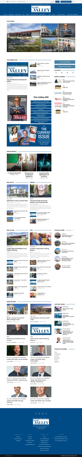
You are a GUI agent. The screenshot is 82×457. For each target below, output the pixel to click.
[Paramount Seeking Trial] (49, 30)
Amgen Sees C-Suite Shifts (20, 280)
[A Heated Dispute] (57, 267)
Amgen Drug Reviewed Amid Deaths (20, 267)
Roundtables (66, 306)
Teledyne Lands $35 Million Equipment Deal (43, 280)
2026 (64, 79)
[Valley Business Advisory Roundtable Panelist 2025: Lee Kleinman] (58, 331)
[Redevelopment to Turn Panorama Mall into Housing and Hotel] (57, 259)
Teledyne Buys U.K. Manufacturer (41, 294)
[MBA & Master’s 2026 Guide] (58, 308)
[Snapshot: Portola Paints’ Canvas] (66, 45)
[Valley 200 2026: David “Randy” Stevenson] (40, 371)
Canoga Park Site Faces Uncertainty (68, 251)
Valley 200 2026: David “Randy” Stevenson (38, 381)
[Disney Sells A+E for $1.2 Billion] (33, 64)
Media (43, 34)
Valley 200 (65, 87)
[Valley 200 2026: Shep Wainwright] (40, 350)
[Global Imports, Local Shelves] (33, 288)
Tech (31, 230)
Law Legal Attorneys (66, 265)
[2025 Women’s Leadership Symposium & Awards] (58, 105)
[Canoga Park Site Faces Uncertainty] (57, 251)
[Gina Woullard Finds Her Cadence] (66, 30)
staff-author (10, 361)
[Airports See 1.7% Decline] (33, 71)
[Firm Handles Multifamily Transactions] (10, 219)
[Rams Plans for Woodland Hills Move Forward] (57, 243)
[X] (73, 72)
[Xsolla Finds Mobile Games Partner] (17, 329)
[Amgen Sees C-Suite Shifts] (10, 282)
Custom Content (59, 304)
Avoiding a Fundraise (42, 273)
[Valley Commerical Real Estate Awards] (58, 81)
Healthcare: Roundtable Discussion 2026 (68, 316)
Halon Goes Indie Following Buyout (39, 339)
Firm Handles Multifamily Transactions (20, 218)
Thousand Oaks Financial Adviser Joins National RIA (39, 201)
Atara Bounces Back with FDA (21, 273)
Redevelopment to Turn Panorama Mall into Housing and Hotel (67, 259)
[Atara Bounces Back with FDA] (10, 275)
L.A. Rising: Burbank (14, 173)
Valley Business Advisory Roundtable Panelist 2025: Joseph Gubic (68, 341)
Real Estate (10, 182)
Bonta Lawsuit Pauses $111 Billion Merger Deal (15, 318)
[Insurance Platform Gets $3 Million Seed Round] (33, 262)
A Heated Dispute (66, 267)
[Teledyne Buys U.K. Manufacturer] (33, 295)
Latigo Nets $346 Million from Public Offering (17, 249)
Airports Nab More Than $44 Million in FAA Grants (44, 83)
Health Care (12, 43)
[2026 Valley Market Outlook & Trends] (58, 93)
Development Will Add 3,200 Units (20, 211)
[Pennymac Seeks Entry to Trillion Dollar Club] (33, 221)
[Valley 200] (58, 87)
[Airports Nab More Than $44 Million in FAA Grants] (33, 83)
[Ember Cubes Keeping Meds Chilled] (10, 288)
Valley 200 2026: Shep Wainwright (37, 360)
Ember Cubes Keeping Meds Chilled (20, 287)
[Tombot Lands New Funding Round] (40, 238)
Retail (43, 48)
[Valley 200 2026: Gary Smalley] (40, 392)
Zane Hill (32, 252)
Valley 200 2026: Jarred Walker (17, 359)
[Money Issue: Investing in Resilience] (29, 162)
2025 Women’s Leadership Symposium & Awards (68, 106)
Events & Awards (59, 76)
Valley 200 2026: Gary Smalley (40, 401)
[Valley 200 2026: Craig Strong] (17, 371)
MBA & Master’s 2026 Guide (68, 309)
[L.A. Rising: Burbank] (14, 162)
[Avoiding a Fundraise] (33, 275)
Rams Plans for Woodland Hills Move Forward (68, 244)
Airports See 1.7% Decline (43, 70)
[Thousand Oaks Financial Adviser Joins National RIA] (40, 190)
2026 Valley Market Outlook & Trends (67, 93)
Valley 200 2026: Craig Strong (17, 380)
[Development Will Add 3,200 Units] (10, 213)
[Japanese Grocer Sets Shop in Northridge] (57, 235)
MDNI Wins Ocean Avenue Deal (43, 77)
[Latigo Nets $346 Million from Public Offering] (24, 37)
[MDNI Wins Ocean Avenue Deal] (33, 77)
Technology (32, 246)
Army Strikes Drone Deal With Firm (44, 267)
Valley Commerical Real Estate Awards (69, 81)
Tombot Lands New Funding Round (39, 249)
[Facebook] (56, 72)
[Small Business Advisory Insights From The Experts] (58, 323)
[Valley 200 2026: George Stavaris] (17, 392)
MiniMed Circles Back (19, 293)
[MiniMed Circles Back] (10, 295)
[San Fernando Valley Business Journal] (41, 8)
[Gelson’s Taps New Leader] (49, 45)
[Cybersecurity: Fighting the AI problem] (44, 162)
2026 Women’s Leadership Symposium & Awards (68, 99)
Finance (32, 182)
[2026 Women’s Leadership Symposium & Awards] (58, 99)
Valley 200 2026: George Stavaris (15, 401)
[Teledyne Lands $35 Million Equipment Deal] (33, 282)
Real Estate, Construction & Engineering (16, 357)
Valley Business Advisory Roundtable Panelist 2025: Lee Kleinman (68, 332)
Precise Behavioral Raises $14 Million (17, 80)
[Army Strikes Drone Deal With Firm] (33, 269)
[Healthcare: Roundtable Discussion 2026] (58, 315)
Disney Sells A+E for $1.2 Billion (43, 64)
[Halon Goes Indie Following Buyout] (40, 329)
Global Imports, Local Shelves (44, 286)
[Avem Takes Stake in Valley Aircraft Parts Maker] (33, 214)
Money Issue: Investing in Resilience (29, 174)
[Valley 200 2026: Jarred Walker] (17, 350)
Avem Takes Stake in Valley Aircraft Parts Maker (43, 213)
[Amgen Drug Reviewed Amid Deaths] (10, 269)
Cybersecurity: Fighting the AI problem (44, 174)
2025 (64, 103)
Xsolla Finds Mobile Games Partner (16, 339)
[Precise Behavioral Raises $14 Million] (17, 69)
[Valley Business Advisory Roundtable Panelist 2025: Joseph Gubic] (58, 340)
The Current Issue (12, 60)
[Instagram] (61, 72)
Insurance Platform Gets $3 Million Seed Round (43, 261)
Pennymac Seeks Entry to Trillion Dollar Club (43, 220)
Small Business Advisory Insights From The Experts (68, 324)
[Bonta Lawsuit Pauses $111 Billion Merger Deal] (17, 309)
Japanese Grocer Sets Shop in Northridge (67, 236)
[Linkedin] (67, 72)
